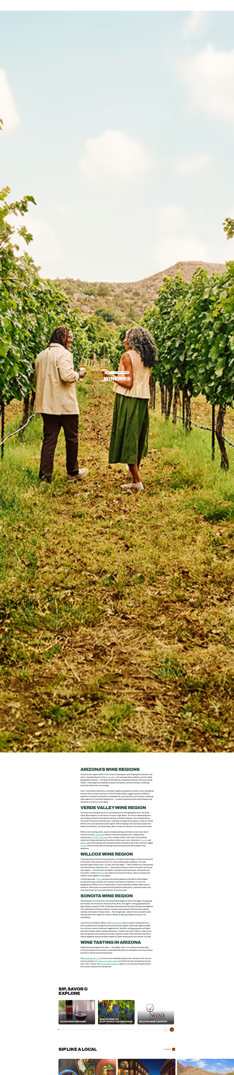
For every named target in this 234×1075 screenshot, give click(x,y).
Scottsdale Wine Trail (92, 958)
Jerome (83, 846)
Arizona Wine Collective (109, 964)
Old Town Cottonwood (99, 837)
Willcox (101, 873)
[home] (16, 3)
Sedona (83, 843)
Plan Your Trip (122, 3)
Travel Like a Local (134, 3)
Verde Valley (110, 777)
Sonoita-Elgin (116, 923)
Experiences (111, 3)
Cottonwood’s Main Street (107, 961)
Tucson (99, 879)
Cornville (144, 840)
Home (107, 372)
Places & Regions (99, 3)
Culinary (118, 372)
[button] (99, 3)
